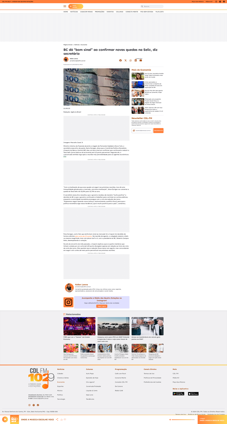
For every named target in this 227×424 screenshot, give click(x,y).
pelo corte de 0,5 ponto (83, 236)
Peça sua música (198, 1)
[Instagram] (216, 1)
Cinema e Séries (63, 378)
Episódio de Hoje (92, 378)
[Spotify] (220, 1)
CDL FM (175, 373)
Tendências (90, 399)
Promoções (99, 12)
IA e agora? (90, 382)
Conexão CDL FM (121, 382)
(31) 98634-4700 (49, 396)
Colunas (119, 12)
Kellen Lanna (74, 58)
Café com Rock (120, 373)
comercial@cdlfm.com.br (40, 398)
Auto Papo (90, 373)
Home (65, 12)
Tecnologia (61, 399)
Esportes (60, 386)
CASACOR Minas (86, 12)
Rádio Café (119, 390)
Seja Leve (89, 395)
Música (59, 390)
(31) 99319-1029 (47, 395)
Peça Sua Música (179, 382)
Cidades (60, 373)
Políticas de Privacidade (152, 378)
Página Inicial (67, 45)
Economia (84, 45)
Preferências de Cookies (152, 382)
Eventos (110, 12)
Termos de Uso (149, 373)
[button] (120, 60)
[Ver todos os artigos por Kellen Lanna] (65, 59)
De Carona (119, 386)
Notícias (74, 12)
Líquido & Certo (91, 390)
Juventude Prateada (93, 386)
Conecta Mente (132, 12)
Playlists (160, 12)
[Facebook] (224, 1)
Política (60, 395)
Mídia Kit (209, 1)
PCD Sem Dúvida (146, 12)
